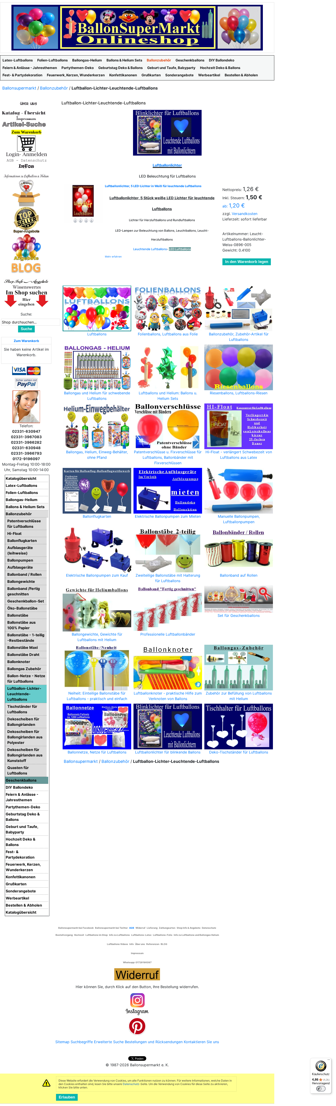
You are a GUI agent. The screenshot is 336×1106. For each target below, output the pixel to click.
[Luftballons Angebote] (26, 247)
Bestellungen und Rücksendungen (154, 1042)
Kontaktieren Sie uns (201, 1042)
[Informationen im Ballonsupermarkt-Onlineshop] (26, 166)
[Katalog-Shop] (24, 112)
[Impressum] (24, 118)
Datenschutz (131, 1084)
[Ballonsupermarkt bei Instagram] (137, 1004)
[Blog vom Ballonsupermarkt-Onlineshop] (26, 267)
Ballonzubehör (54, 88)
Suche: (26, 314)
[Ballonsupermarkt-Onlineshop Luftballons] (137, 27)
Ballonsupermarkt (19, 88)
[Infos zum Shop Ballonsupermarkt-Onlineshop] (26, 103)
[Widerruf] (137, 973)
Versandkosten (244, 213)
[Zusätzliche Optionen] (26, 382)
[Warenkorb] (26, 143)
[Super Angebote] (26, 219)
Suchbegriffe (82, 1042)
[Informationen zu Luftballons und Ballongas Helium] (26, 175)
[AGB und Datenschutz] (26, 160)
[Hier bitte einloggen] (26, 154)
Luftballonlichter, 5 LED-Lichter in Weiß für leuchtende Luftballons (153, 186)
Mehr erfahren (113, 256)
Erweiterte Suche (109, 1042)
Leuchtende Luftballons (150, 249)
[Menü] (328, 1061)
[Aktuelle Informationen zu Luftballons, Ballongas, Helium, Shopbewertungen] (26, 287)
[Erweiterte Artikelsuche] (24, 124)
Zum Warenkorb (26, 341)
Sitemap (62, 1042)
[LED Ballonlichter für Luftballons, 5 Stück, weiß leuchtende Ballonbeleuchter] (83, 203)
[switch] (320, 1088)
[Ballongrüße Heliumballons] (26, 192)
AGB (131, 927)
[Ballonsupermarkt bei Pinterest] (137, 1026)
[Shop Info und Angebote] (26, 281)
